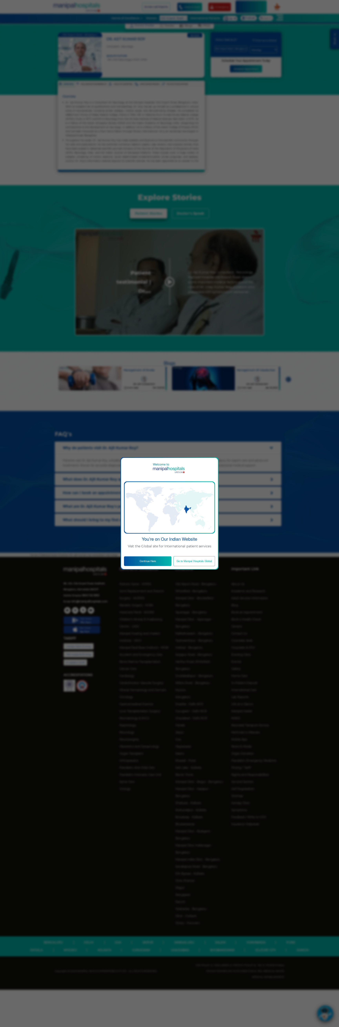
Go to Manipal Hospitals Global (194, 561)
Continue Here (148, 561)
